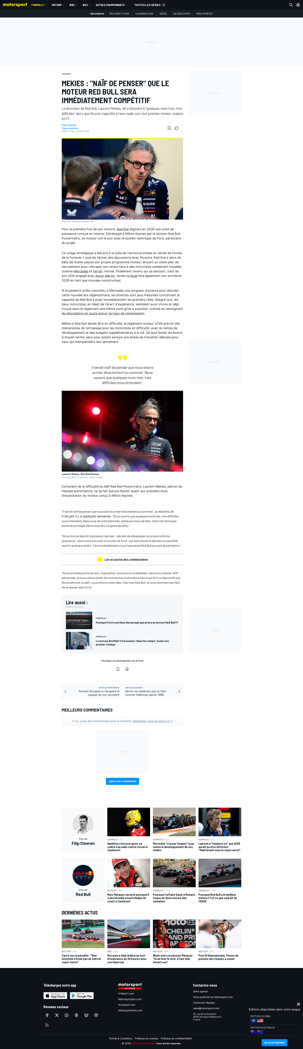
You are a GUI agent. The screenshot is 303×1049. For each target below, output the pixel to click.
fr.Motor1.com (126, 993)
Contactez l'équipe (204, 1002)
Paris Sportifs (204, 13)
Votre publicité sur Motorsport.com (213, 997)
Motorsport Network (143, 1043)
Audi (134, 276)
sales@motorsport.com (206, 1008)
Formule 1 (38, 4)
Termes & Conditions (120, 1038)
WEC (85, 4)
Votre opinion (200, 991)
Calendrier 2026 (144, 13)
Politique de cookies (146, 1038)
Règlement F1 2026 (119, 13)
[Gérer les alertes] (126, 669)
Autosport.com (126, 1004)
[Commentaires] (178, 128)
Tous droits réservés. (168, 1043)
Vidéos (163, 13)
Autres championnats (110, 4)
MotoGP (57, 4)
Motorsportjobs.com (129, 999)
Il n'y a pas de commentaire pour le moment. (122, 721)
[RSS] (46, 1024)
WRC (72, 4)
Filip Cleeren (69, 125)
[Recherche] (291, 4)
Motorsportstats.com (130, 1010)
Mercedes (81, 271)
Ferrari (98, 271)
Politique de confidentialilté (176, 1038)
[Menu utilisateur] (298, 4)
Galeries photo (181, 13)
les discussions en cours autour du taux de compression (103, 313)
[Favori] (169, 128)
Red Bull (123, 229)
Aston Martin (105, 276)
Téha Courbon (70, 128)
